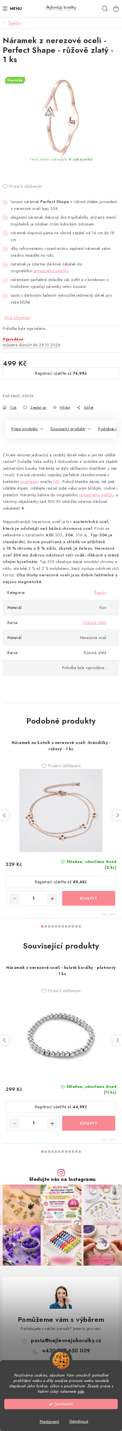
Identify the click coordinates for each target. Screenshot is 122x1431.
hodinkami (29, 481)
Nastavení (49, 1421)
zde (80, 1391)
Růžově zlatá (95, 622)
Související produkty (68, 429)
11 (80, 926)
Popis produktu (24, 429)
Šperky (100, 592)
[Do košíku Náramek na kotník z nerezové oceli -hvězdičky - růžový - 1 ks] (88, 898)
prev (4, 815)
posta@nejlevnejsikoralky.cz (66, 1340)
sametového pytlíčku (51, 271)
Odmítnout (78, 1421)
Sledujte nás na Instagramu (62, 1179)
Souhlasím (63, 1404)
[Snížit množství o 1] (14, 898)
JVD (56, 481)
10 (76, 926)
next (117, 815)
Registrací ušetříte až (61, 373)
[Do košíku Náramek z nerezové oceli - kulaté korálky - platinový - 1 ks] (88, 1123)
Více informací (17, 318)
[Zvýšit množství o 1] (52, 898)
